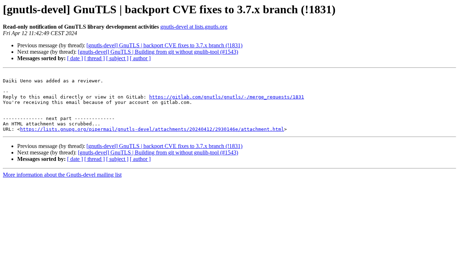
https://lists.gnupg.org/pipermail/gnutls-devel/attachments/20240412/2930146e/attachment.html (152, 129)
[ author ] (140, 58)
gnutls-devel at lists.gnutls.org (193, 27)
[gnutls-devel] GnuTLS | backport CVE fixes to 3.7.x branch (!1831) (164, 45)
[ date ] (75, 58)
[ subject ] (117, 58)
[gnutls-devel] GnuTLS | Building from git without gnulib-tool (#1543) (158, 52)
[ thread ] (94, 58)
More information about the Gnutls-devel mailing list (62, 175)
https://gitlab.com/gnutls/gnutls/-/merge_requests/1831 (226, 97)
